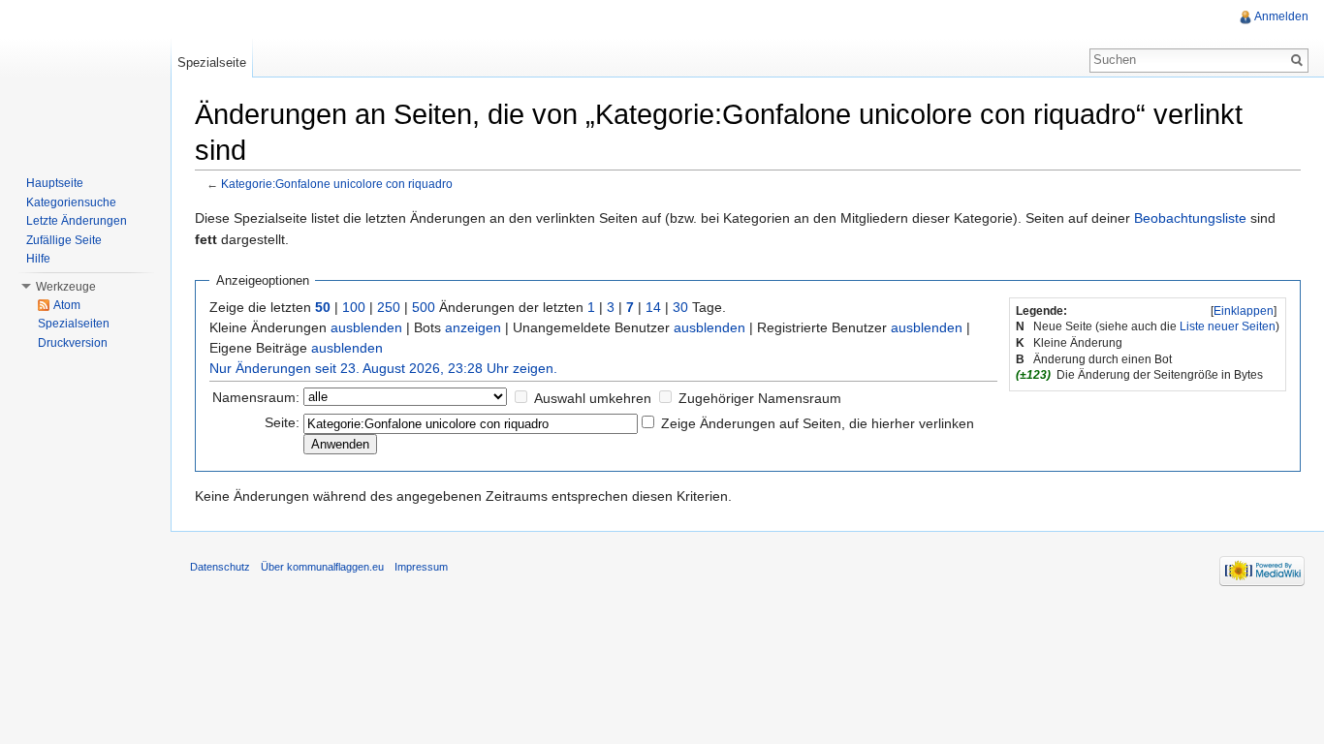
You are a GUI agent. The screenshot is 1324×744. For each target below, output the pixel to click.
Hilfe (38, 258)
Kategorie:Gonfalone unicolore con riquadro (337, 183)
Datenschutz (220, 567)
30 (680, 307)
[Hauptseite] (85, 77)
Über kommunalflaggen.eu (322, 567)
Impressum (421, 567)
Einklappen (1244, 311)
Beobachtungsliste (1190, 218)
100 (353, 307)
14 (653, 307)
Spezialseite (211, 62)
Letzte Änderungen (76, 221)
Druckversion (73, 343)
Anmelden (1281, 16)
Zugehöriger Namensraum (759, 398)
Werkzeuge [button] (66, 287)
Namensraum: (255, 397)
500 (423, 307)
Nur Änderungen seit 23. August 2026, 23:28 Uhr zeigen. (383, 368)
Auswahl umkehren (592, 398)
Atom (66, 305)
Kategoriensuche (71, 202)
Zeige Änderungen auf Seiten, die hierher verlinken (817, 423)
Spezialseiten (74, 323)
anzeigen (473, 327)
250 (388, 307)
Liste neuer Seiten (1228, 326)
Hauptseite (54, 183)
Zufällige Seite (64, 240)
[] (1243, 311)
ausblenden (366, 327)
